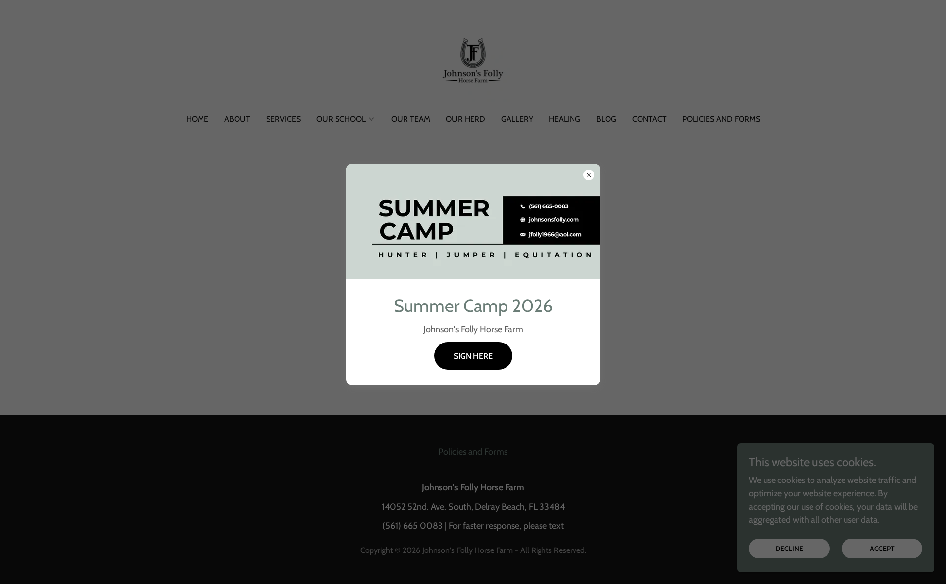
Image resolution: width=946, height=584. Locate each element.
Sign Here (473, 356)
